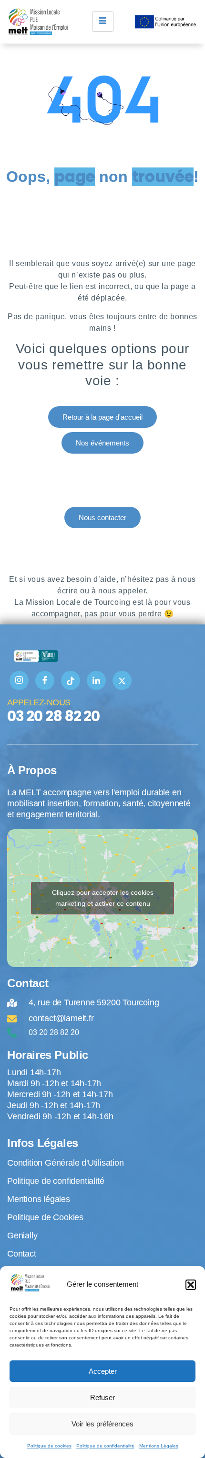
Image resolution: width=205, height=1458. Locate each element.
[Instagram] (19, 680)
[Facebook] (44, 680)
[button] (190, 1285)
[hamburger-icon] (102, 21)
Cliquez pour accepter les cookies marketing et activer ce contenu (103, 898)
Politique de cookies (49, 1445)
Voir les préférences (102, 1424)
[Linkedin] (96, 680)
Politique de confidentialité (105, 1445)
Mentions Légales (158, 1445)
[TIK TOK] (70, 680)
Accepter (103, 1371)
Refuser (102, 1397)
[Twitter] (122, 680)
